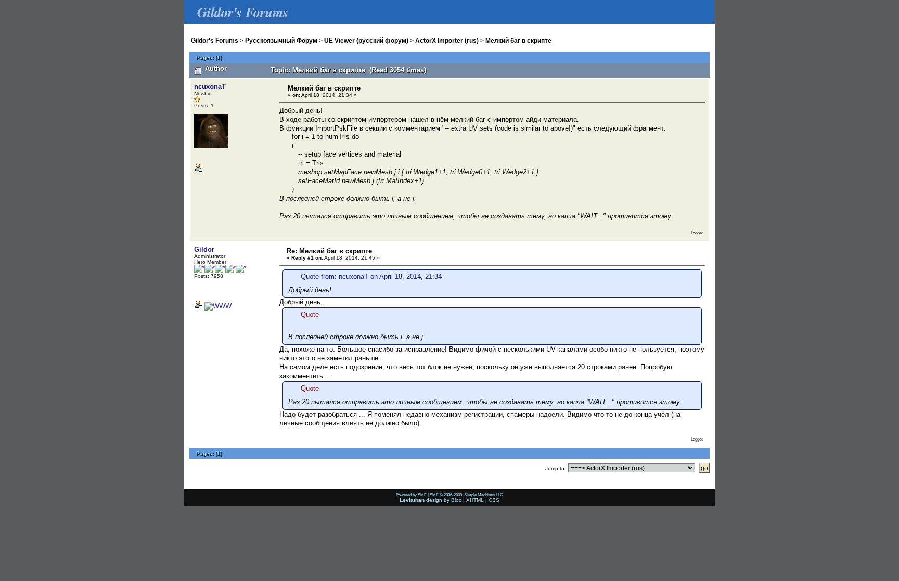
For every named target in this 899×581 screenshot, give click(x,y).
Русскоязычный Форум (281, 40)
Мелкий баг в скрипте (518, 40)
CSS (494, 500)
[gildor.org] (218, 306)
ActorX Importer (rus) (447, 40)
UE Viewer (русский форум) (366, 40)
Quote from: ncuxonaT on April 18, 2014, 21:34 (371, 276)
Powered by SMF (411, 494)
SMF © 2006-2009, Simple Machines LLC (466, 494)
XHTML (475, 500)
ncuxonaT (210, 87)
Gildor (204, 249)
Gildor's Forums (214, 40)
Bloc (456, 500)
